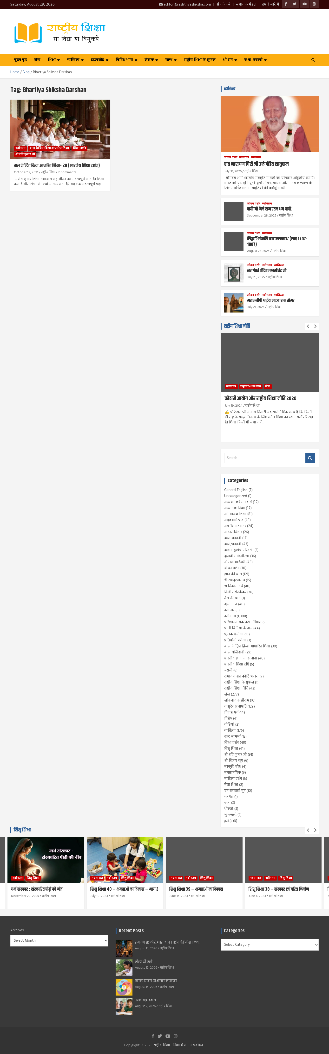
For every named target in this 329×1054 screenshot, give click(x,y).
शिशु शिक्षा (231, 749)
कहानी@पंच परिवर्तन (239, 550)
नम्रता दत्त (230, 604)
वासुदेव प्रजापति (235, 706)
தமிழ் (228, 821)
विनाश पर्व (231, 712)
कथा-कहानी (253, 60)
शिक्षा (52, 60)
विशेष (228, 719)
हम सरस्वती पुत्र (235, 791)
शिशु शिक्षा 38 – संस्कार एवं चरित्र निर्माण (279, 889)
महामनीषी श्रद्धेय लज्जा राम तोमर (271, 300)
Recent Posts (131, 931)
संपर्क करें (223, 4)
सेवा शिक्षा (231, 785)
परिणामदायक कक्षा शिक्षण (243, 622)
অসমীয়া (228, 797)
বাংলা (227, 803)
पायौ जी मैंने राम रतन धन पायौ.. (270, 209)
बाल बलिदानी (234, 652)
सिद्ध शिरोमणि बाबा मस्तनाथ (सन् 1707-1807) (277, 242)
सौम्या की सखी (143, 962)
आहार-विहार (233, 532)
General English (236, 490)
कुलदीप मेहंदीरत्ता (236, 556)
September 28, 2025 (261, 215)
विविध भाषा (124, 60)
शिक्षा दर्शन (79, 148)
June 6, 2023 (257, 896)
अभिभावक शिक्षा (235, 514)
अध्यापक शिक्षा (234, 508)
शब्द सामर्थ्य (232, 737)
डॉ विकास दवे (233, 586)
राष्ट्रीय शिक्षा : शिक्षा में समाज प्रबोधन (178, 1045)
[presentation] (308, 326)
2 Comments (67, 172)
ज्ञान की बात (233, 574)
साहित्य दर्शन (233, 779)
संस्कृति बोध (232, 767)
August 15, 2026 (146, 948)
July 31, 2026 (233, 171)
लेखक (149, 60)
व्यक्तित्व (73, 60)
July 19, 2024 (234, 406)
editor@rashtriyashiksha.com (187, 4)
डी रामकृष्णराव (234, 580)
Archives (17, 930)
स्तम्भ (168, 60)
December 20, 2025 (25, 896)
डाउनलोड (97, 60)
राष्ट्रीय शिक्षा (48, 172)
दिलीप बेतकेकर (235, 592)
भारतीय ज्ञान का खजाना (240, 658)
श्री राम (228, 60)
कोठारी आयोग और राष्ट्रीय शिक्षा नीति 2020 (260, 399)
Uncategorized (235, 496)
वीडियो (229, 725)
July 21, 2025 (255, 307)
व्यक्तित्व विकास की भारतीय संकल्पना (156, 981)
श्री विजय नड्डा (233, 761)
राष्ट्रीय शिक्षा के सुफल (200, 60)
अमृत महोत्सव (233, 520)
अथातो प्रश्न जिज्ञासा (146, 1000)
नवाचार (229, 610)
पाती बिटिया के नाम (238, 628)
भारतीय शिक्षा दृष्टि (236, 664)
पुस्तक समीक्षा (233, 634)
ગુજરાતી (230, 815)
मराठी (228, 670)
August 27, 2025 (258, 251)
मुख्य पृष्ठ (20, 60)
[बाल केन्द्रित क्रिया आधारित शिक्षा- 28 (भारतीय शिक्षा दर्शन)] (60, 129)
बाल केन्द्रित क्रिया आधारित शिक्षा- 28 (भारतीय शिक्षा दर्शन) (57, 165)
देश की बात (232, 598)
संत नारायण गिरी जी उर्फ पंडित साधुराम (256, 164)
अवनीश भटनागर (235, 526)
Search (310, 458)
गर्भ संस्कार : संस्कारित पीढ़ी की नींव (37, 889)
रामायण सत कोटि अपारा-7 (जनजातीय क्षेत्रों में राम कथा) (167, 942)
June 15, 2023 (178, 896)
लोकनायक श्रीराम (236, 700)
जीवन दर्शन (230, 158)
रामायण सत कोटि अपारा (241, 676)
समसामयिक (232, 773)
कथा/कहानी (232, 544)
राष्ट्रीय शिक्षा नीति (237, 326)
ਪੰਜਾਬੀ (228, 809)
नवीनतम (20, 148)
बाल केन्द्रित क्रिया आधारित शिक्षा (49, 148)
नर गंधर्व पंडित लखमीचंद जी (266, 270)
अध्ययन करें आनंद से (238, 502)
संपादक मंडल (246, 4)
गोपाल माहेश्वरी (234, 562)
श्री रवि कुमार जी (25, 154)
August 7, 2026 (145, 1006)
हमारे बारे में (270, 4)
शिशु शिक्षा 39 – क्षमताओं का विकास (196, 889)
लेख (37, 60)
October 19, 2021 (26, 172)
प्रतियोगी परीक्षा (235, 640)
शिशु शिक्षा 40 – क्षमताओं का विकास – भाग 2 (124, 889)
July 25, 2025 (256, 277)
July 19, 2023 (99, 896)
